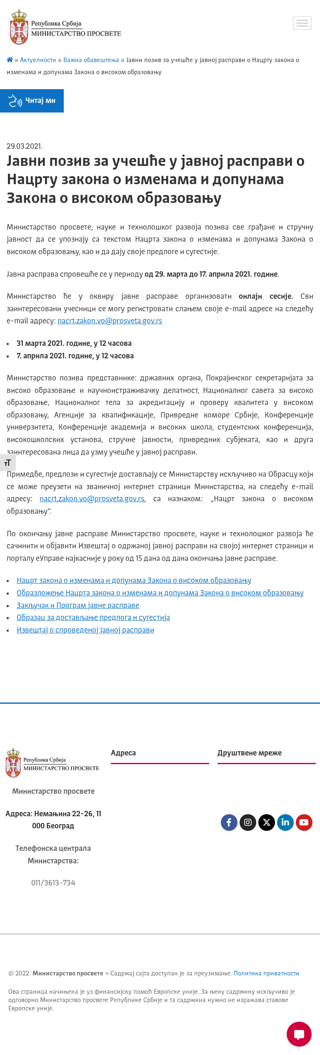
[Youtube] (304, 822)
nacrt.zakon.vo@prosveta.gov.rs (110, 321)
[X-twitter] (266, 822)
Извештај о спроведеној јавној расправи (85, 630)
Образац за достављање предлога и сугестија (93, 618)
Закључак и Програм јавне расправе (78, 606)
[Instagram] (248, 822)
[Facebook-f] (229, 822)
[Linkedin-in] (285, 822)
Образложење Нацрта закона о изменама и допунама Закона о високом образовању (160, 593)
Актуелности (38, 61)
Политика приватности (267, 974)
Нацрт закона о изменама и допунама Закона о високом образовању (134, 581)
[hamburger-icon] (302, 23)
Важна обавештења (91, 61)
